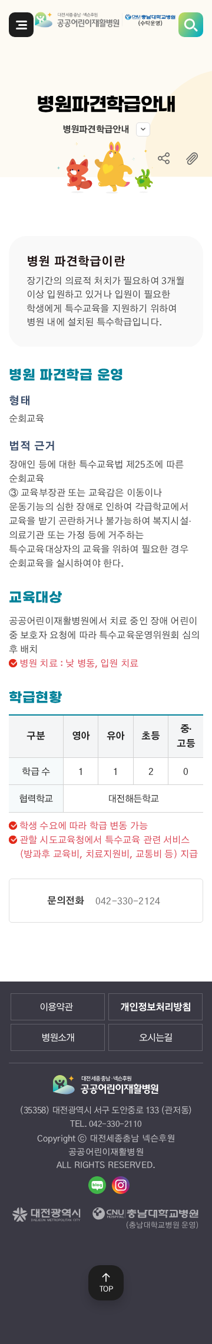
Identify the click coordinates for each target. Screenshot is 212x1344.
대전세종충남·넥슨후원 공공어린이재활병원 (106, 23)
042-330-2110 (115, 1123)
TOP (106, 1288)
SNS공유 (164, 158)
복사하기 (192, 158)
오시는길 (155, 1037)
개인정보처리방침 (155, 1007)
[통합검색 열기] (190, 24)
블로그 (97, 1185)
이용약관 (55, 1006)
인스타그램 (121, 1185)
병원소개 (57, 1037)
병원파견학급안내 (96, 128)
